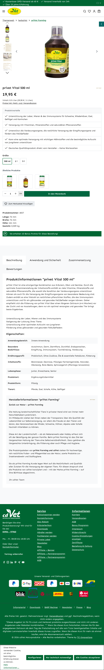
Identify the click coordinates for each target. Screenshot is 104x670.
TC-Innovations (84, 637)
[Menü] (3, 11)
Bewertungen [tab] (14, 269)
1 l (16, 161)
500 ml (7, 161)
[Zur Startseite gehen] (43, 11)
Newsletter (42, 543)
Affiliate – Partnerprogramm (51, 553)
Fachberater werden (47, 536)
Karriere (76, 514)
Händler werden (44, 532)
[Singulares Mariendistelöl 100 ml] (26, 182)
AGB (74, 522)
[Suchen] (84, 11)
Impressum (77, 529)
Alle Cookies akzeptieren (88, 657)
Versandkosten (79, 518)
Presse (79, 607)
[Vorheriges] (16, 52)
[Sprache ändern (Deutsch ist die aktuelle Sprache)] (99, 3)
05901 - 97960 (9, 532)
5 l (23, 161)
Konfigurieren (34, 657)
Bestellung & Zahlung (82, 546)
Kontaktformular (11, 547)
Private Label (43, 539)
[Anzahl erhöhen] (15, 193)
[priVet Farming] (98, 88)
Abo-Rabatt (43, 522)
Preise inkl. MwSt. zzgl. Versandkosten (20, 103)
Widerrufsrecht (79, 532)
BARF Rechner (51, 607)
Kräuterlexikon (44, 525)
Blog (39, 546)
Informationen (81, 511)
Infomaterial (19, 607)
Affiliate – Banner (45, 550)
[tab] (14, 260)
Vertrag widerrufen (13, 554)
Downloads (42, 529)
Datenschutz (78, 549)
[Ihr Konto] (94, 11)
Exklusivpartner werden (48, 514)
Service (41, 511)
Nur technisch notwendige (58, 657)
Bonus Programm (80, 525)
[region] (52, 51)
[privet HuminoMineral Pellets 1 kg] (9, 182)
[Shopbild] (57, 51)
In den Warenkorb (57, 194)
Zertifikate (77, 542)
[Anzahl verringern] (5, 193)
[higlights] (101, 24)
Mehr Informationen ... (11, 666)
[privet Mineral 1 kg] (42, 182)
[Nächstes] (97, 52)
